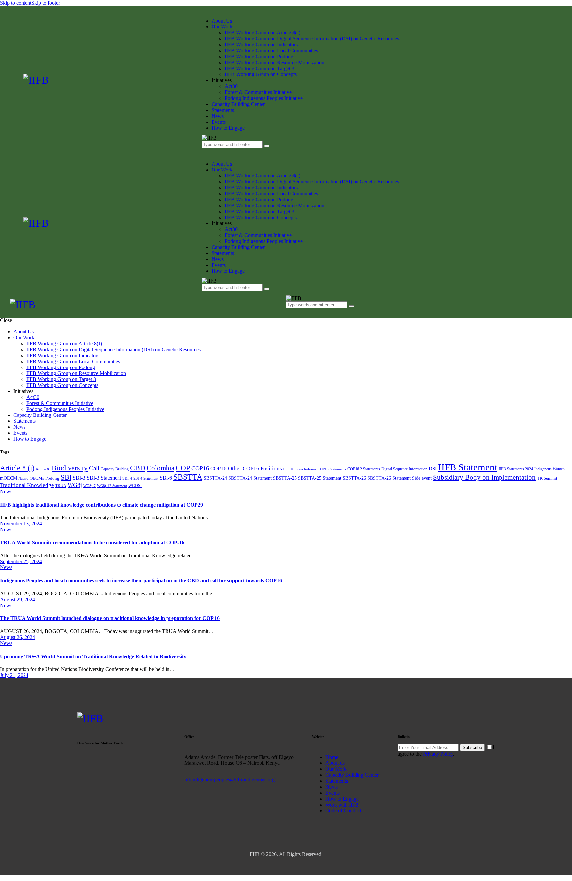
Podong (52, 478)
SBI (66, 477)
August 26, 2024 (17, 637)
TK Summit (547, 478)
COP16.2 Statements (363, 469)
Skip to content (15, 3)
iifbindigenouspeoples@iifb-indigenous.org (229, 779)
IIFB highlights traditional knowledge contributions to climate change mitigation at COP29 (101, 505)
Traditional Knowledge (27, 485)
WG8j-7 (89, 486)
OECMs (37, 478)
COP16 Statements (332, 469)
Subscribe (472, 747)
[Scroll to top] (3, 878)
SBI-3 (79, 478)
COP (183, 468)
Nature (23, 478)
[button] (289, 311)
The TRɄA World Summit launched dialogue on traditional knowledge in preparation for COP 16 (110, 618)
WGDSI (135, 485)
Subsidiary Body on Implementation (484, 477)
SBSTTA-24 (215, 478)
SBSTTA (187, 477)
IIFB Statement (467, 467)
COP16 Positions (262, 468)
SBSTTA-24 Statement (250, 478)
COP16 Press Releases (299, 469)
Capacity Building (115, 469)
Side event (422, 478)
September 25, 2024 (21, 561)
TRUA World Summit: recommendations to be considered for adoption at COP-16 (92, 542)
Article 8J (43, 469)
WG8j (75, 485)
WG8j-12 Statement (112, 486)
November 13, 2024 (21, 523)
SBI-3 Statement (104, 478)
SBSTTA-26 (354, 478)
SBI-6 (166, 478)
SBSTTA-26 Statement (389, 478)
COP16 (200, 468)
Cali (94, 468)
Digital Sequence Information (404, 469)
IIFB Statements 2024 (516, 469)
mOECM (8, 478)
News (6, 491)
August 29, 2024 (17, 599)
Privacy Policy (438, 754)
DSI (433, 468)
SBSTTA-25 (285, 478)
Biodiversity (70, 468)
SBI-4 (127, 478)
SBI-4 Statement (145, 478)
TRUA (60, 485)
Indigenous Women (549, 469)
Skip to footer (45, 3)
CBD (137, 468)
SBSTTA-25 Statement (319, 478)
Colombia (160, 468)
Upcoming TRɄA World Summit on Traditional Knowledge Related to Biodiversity (93, 656)
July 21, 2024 (14, 675)
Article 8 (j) (17, 468)
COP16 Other (225, 468)
